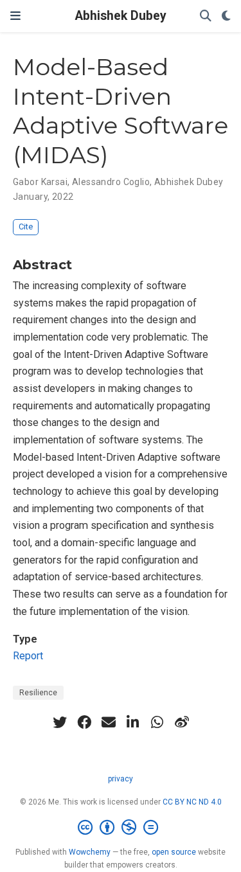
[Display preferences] (226, 16)
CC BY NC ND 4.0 (192, 801)
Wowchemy (90, 852)
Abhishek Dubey (120, 15)
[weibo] (182, 722)
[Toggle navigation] (15, 15)
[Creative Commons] (120, 827)
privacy (120, 778)
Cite (26, 226)
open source (174, 852)
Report (28, 656)
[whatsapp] (157, 722)
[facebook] (84, 722)
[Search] (205, 16)
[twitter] (59, 722)
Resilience (38, 692)
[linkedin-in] (133, 722)
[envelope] (108, 722)
